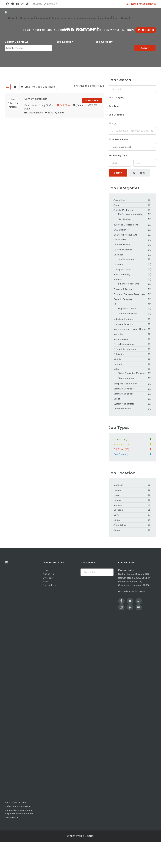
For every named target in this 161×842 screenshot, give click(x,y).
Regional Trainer (127, 308)
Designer (118, 254)
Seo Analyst (124, 219)
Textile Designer (126, 259)
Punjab (117, 490)
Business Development (126, 224)
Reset (141, 172)
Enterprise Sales (122, 269)
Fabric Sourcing (122, 274)
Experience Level (118, 139)
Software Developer (124, 388)
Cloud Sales (120, 239)
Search (145, 48)
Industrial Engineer (124, 319)
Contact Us (49, 585)
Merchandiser (121, 339)
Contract (120, 439)
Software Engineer (123, 393)
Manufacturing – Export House (130, 329)
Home (27, 30)
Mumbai (118, 505)
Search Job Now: (16, 41)
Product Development (125, 349)
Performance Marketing (130, 214)
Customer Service (123, 249)
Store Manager (126, 378)
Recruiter (118, 364)
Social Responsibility (63, 30)
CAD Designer (121, 229)
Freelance (121, 444)
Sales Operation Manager (132, 373)
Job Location (65, 41)
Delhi (116, 515)
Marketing (119, 334)
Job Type (114, 106)
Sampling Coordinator (125, 383)
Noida (117, 520)
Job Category (104, 41)
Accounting (119, 200)
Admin (117, 205)
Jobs (84, 30)
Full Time (121, 449)
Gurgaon (118, 510)
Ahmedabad (120, 525)
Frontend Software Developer (129, 294)
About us (39, 30)
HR (115, 304)
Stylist (117, 398)
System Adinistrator (124, 403)
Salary (112, 123)
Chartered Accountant (125, 234)
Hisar (116, 495)
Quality (117, 359)
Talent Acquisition (127, 313)
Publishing (119, 354)
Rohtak (117, 500)
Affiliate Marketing (123, 210)
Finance (118, 279)
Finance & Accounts (128, 283)
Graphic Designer (123, 299)
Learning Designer (123, 324)
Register (52, 4)
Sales (116, 369)
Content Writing (122, 244)
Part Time (121, 454)
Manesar (118, 485)
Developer (119, 264)
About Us (48, 574)
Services (95, 30)
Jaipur (117, 530)
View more (91, 100)
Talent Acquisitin (122, 408)
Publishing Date (118, 155)
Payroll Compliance (124, 344)
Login (38, 4)
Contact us (111, 30)
